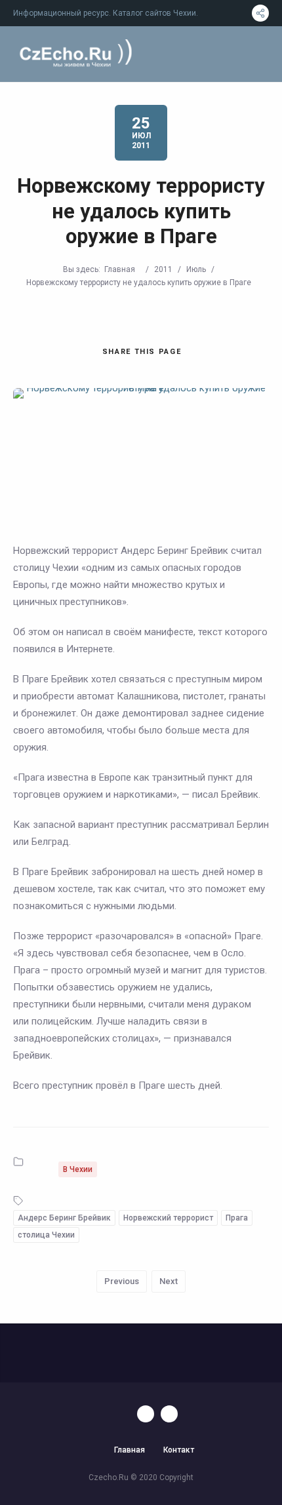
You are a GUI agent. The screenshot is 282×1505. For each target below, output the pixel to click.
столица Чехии (46, 1235)
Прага (237, 1217)
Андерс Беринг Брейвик (64, 1217)
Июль (196, 269)
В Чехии (77, 1169)
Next (168, 1281)
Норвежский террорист (168, 1217)
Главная (119, 269)
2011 (163, 269)
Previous (121, 1281)
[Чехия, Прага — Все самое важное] (73, 54)
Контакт (178, 1450)
